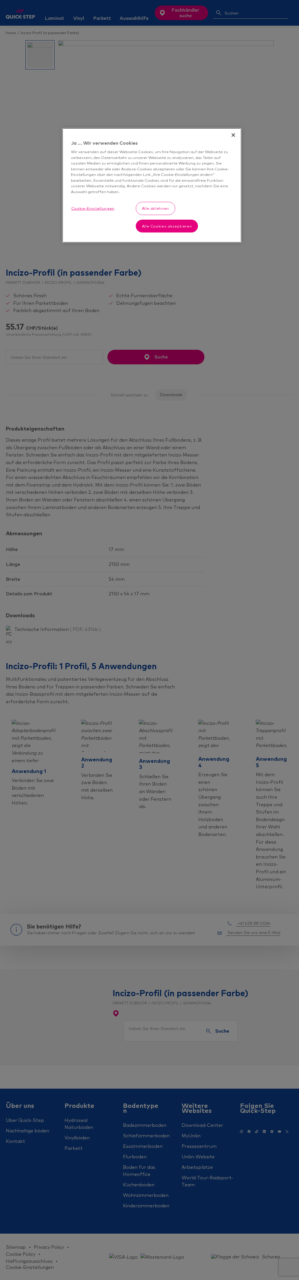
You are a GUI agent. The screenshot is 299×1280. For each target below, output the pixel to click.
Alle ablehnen (155, 208)
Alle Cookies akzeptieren (167, 226)
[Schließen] (233, 135)
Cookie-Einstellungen (92, 208)
